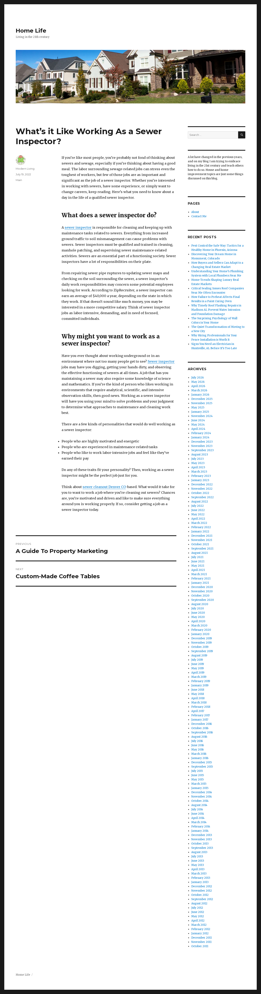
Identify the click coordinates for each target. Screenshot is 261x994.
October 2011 (199, 946)
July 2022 (197, 506)
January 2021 (200, 583)
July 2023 (197, 459)
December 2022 (202, 484)
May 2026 (198, 382)
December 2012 (201, 886)
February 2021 (200, 578)
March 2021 (199, 574)
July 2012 (197, 908)
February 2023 (201, 476)
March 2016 (198, 754)
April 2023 (198, 467)
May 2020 (198, 617)
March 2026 (199, 390)
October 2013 (200, 843)
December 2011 (201, 937)
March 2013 (199, 873)
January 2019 (199, 685)
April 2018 (198, 698)
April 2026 (198, 386)
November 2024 (202, 416)
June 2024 (198, 420)
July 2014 (197, 809)
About (195, 212)
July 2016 (197, 741)
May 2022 (198, 514)
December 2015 (201, 762)
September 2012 (202, 899)
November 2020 (202, 591)
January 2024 (200, 437)
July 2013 (197, 856)
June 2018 (197, 689)
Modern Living (25, 168)
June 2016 (197, 745)
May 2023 (198, 463)
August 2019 (199, 655)
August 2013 (199, 852)
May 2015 (197, 779)
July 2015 (197, 771)
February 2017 (200, 715)
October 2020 (200, 595)
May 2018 (197, 694)
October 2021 (200, 544)
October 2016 (199, 728)
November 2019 (201, 642)
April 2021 (198, 570)
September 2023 (202, 450)
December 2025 (201, 399)
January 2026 (200, 394)
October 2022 (200, 493)
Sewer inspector (161, 361)
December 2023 (202, 441)
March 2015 (198, 784)
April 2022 (198, 518)
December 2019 (201, 638)
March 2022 (199, 523)
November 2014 (201, 796)
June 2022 (198, 510)
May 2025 (197, 407)
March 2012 (199, 925)
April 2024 (198, 429)
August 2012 (199, 903)
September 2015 (202, 766)
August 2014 (199, 805)
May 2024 (198, 424)
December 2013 (201, 835)
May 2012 (197, 916)
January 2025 (200, 412)
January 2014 (200, 831)
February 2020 (201, 630)
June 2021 (197, 561)
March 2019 (198, 677)
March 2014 (199, 822)
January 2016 (199, 758)
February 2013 (200, 878)
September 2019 (202, 651)
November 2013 (201, 839)
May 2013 (197, 865)
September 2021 (202, 548)
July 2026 (197, 377)
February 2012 (200, 929)
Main (19, 180)
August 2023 (199, 454)
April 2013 (198, 869)
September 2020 (202, 600)
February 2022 (201, 527)
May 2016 (197, 749)
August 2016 (199, 736)
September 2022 (202, 497)
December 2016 (201, 724)
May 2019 (197, 668)
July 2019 (197, 660)
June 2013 (197, 860)
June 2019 (197, 664)
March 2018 (199, 702)
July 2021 (197, 557)
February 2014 (200, 826)
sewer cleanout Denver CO (104, 487)
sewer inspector (78, 227)
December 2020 (202, 587)
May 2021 (197, 565)
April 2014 (198, 818)
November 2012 (201, 890)
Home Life (31, 30)
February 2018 (200, 707)
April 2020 (198, 621)
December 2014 (201, 792)
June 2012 (197, 912)
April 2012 (198, 920)
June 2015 (197, 775)
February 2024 (201, 433)
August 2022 (199, 501)
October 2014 (200, 801)
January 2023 (200, 480)
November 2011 (201, 942)
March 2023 (199, 471)
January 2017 (199, 719)
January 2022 (200, 531)
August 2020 (199, 604)
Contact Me (199, 216)
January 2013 (200, 882)
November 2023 (201, 446)
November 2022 (201, 488)
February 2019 (200, 681)
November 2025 (201, 403)
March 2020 (199, 625)
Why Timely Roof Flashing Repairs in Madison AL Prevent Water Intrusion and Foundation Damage (216, 310)
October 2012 (200, 895)
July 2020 (197, 608)
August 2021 (199, 553)
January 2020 (200, 634)
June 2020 (198, 612)
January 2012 (200, 933)
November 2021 (201, 540)
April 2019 (197, 672)
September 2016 (202, 732)
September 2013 (202, 848)
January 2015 (199, 788)
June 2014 (197, 813)
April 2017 (197, 711)
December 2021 (201, 536)
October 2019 (199, 647)
